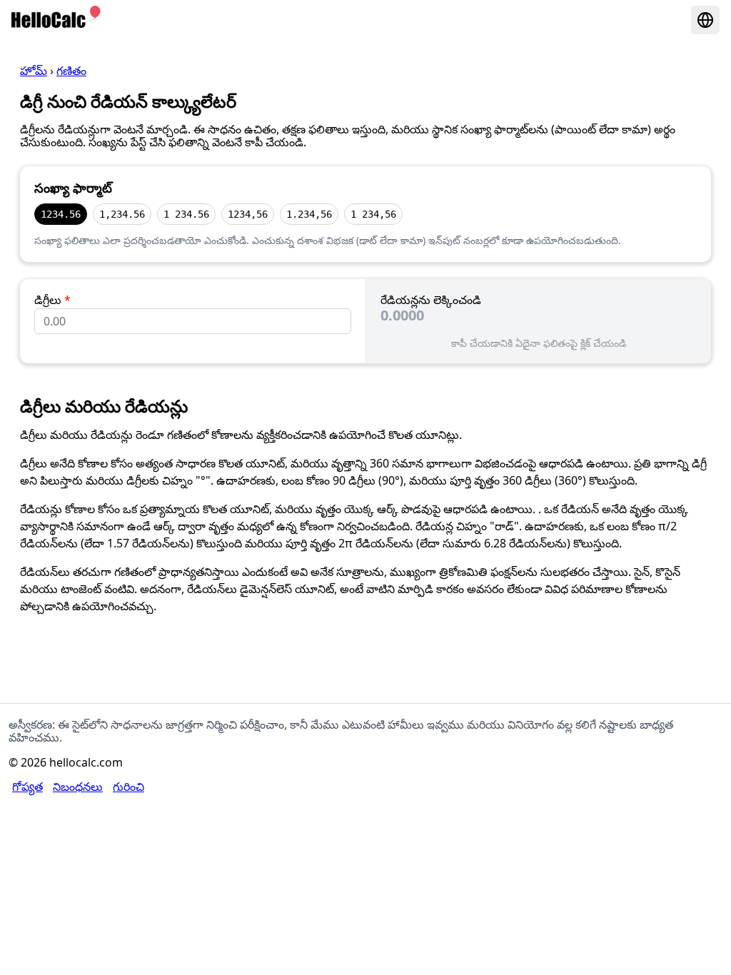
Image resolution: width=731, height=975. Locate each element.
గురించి (128, 786)
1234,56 (248, 214)
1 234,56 (373, 214)
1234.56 (61, 214)
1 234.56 (186, 214)
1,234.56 (122, 214)
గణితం (71, 71)
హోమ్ (33, 71)
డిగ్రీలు (52, 299)
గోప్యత (27, 786)
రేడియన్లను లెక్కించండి (430, 299)
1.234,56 (309, 214)
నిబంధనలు (78, 786)
